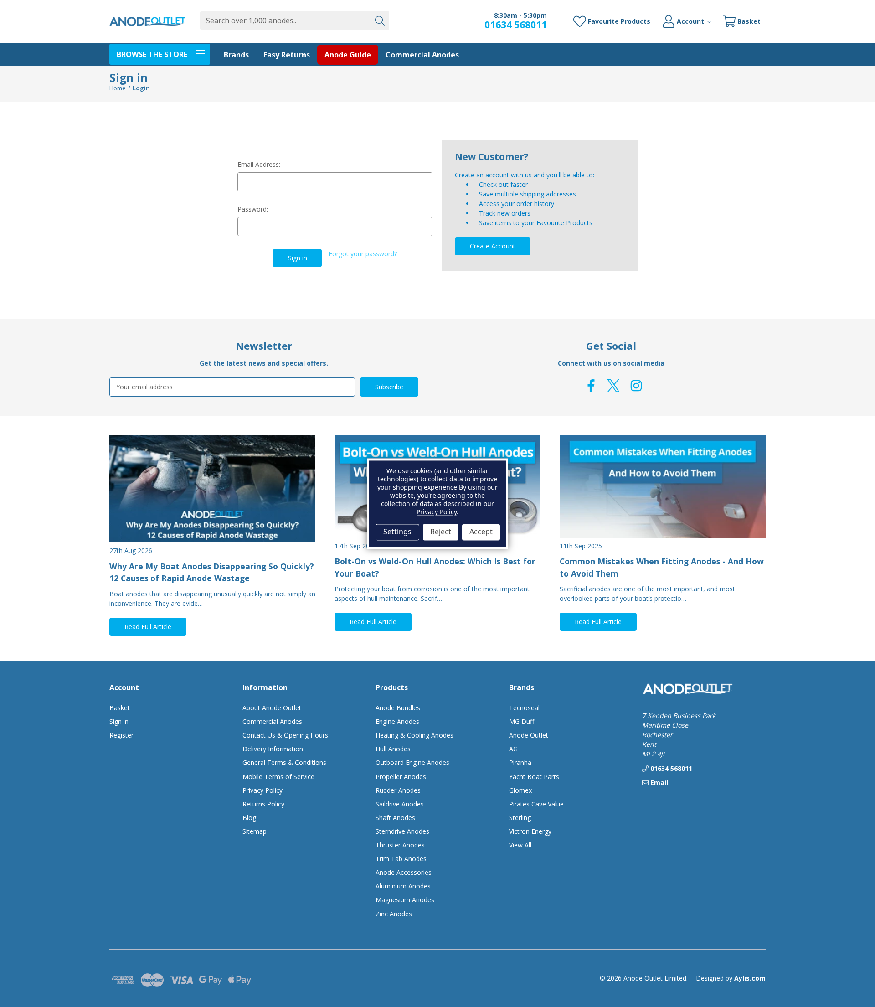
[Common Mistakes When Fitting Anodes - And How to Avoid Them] (663, 486)
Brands (236, 55)
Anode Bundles (398, 707)
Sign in (119, 721)
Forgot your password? (363, 253)
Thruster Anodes (400, 845)
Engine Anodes (397, 721)
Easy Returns (286, 55)
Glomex (520, 790)
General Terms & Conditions (284, 762)
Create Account (492, 246)
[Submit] (379, 20)
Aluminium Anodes (403, 886)
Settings (397, 532)
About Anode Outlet (271, 707)
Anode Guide (347, 55)
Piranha (520, 762)
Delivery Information (272, 748)
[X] (613, 385)
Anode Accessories (404, 872)
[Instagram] (636, 385)
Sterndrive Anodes (402, 831)
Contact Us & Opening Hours (285, 735)
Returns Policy (263, 804)
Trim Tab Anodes (401, 858)
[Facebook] (591, 385)
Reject (440, 532)
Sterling (520, 817)
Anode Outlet (528, 735)
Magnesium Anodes (405, 899)
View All (520, 845)
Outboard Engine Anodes (412, 762)
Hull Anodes (393, 748)
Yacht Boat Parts (534, 776)
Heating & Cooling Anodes (414, 735)
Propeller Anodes (401, 776)
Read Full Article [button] (147, 626)
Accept (481, 532)
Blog (249, 817)
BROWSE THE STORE (152, 54)
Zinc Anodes (394, 913)
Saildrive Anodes (400, 804)
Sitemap (254, 831)
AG (513, 748)
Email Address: (258, 164)
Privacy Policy (262, 790)
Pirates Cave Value (536, 804)
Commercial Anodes (422, 55)
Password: (252, 209)
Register (121, 735)
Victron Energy (530, 831)
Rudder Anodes (398, 790)
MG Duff (521, 721)
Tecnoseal (524, 707)
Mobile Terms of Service (278, 776)
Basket (119, 707)
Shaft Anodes (395, 817)
